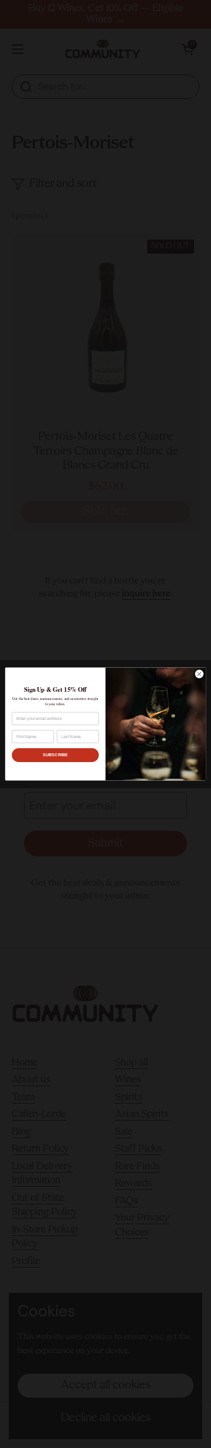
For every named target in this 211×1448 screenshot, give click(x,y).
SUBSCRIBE (55, 755)
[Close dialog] (199, 674)
